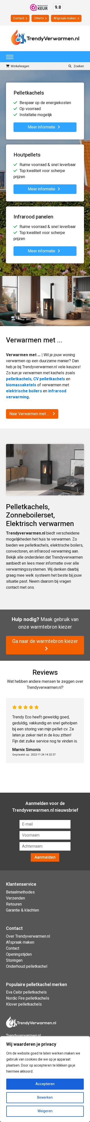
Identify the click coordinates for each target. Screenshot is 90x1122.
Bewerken (45, 1097)
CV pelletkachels (49, 379)
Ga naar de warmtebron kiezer (45, 641)
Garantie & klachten (22, 910)
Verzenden (15, 898)
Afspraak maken (65, 18)
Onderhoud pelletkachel (26, 966)
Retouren (14, 904)
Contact (18, 18)
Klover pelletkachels (24, 1004)
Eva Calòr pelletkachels (26, 992)
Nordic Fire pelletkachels (27, 998)
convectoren (17, 551)
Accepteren (45, 1084)
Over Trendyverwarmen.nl (28, 936)
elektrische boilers (66, 545)
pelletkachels (36, 545)
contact (12, 587)
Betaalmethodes (20, 892)
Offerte (39, 18)
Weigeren (45, 1111)
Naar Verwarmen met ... (29, 414)
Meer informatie (42, 127)
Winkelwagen (20, 66)
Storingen (14, 960)
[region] (45, 1079)
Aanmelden (45, 857)
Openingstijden (19, 954)
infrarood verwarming (52, 551)
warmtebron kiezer (51, 627)
